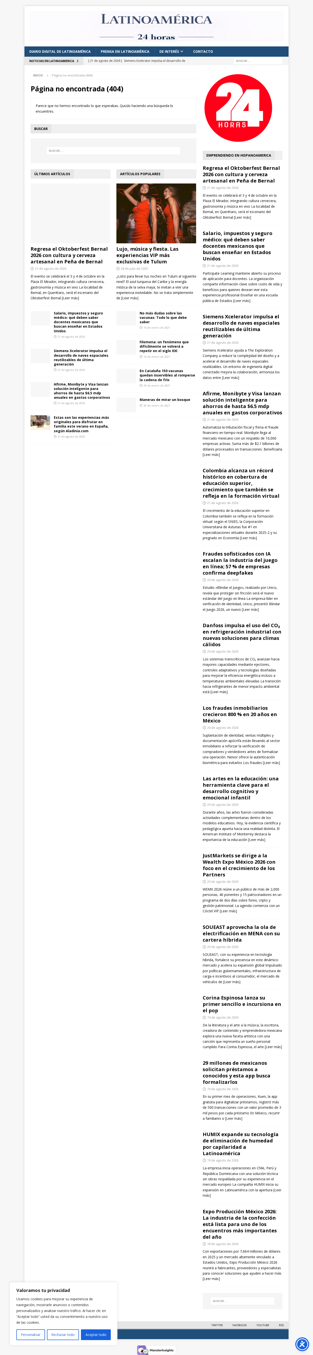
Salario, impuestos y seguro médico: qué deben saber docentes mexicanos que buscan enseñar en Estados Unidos (78, 322)
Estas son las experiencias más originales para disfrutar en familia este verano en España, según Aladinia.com (81, 424)
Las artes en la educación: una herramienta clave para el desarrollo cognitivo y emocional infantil (241, 788)
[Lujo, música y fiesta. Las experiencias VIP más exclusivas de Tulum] (156, 213)
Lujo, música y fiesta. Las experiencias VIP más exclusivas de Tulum (147, 255)
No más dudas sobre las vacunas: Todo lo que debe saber (163, 317)
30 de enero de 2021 (157, 405)
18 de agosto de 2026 (222, 1244)
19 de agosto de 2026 (222, 1017)
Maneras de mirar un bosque (165, 399)
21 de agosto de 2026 (50, 268)
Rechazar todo (63, 1334)
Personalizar (30, 1334)
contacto (203, 51)
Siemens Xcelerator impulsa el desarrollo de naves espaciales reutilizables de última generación (81, 357)
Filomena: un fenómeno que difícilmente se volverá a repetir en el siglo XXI (164, 346)
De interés (169, 51)
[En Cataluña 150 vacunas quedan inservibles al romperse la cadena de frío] (126, 376)
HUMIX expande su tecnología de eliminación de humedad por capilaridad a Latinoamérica (241, 1144)
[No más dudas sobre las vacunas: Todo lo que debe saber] (126, 318)
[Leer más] (70, 298)
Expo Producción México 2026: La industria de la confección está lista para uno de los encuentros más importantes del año (240, 1224)
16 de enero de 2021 (157, 327)
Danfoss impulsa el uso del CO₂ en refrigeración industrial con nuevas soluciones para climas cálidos (242, 635)
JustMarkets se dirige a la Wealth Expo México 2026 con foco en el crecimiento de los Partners (239, 865)
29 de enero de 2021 (157, 385)
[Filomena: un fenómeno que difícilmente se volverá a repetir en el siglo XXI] (126, 347)
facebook (240, 1325)
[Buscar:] (258, 60)
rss (281, 1325)
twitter (217, 1325)
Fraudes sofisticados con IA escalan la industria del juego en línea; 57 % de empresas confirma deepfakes (240, 563)
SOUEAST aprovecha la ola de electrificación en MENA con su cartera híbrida (241, 933)
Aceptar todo (96, 1334)
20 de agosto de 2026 (222, 580)
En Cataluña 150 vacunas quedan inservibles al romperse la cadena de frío (167, 375)
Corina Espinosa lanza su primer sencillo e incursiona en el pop (242, 1004)
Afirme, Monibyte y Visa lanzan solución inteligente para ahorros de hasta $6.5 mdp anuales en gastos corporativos (82, 391)
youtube (263, 1325)
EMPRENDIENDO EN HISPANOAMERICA (238, 155)
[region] (63, 1313)
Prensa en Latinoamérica (125, 51)
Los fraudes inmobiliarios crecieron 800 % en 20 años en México (240, 714)
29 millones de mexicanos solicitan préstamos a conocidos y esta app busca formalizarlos (236, 1072)
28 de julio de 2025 (134, 268)
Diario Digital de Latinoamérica (60, 51)
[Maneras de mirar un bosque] (126, 405)
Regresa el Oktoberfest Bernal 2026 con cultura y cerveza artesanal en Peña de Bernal (69, 255)
